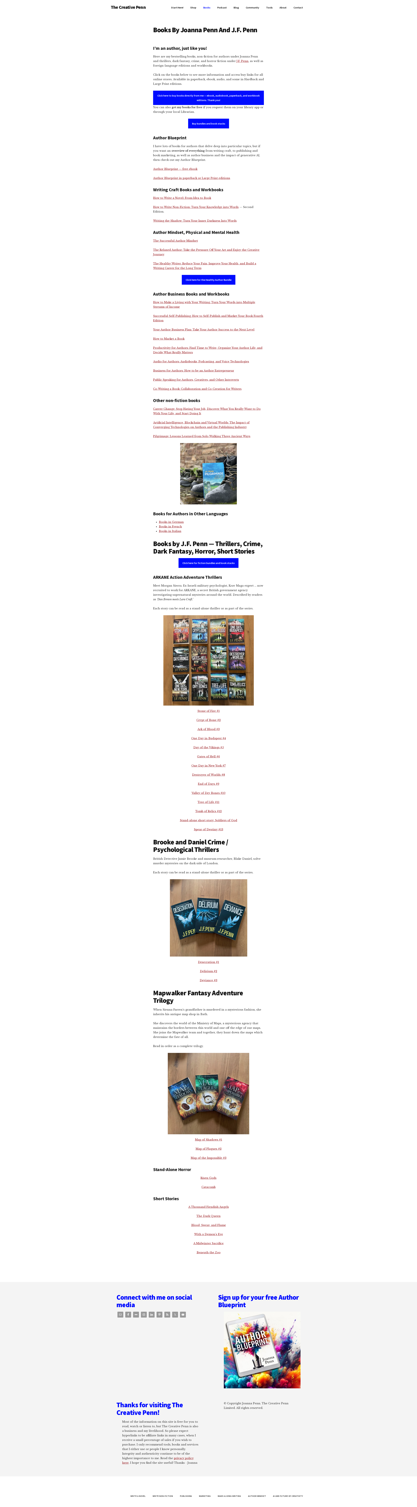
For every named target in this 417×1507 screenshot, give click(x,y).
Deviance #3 (208, 980)
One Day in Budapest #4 (208, 738)
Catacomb (208, 1187)
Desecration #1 (208, 962)
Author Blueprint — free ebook (175, 169)
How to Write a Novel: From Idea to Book (182, 198)
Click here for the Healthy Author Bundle (208, 279)
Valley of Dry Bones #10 (208, 793)
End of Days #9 (208, 783)
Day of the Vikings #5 (208, 747)
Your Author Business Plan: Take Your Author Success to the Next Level (203, 329)
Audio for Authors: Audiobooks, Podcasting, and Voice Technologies (201, 361)
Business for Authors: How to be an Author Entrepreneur (193, 370)
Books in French (170, 526)
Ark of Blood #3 (208, 729)
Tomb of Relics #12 (208, 811)
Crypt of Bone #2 (208, 720)
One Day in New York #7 (208, 765)
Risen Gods (208, 1178)
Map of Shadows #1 (208, 1139)
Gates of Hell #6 (208, 756)
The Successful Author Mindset (175, 240)
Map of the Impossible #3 (208, 1158)
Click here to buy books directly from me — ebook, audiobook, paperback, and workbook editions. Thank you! (208, 98)
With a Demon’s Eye (208, 1234)
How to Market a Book (169, 338)
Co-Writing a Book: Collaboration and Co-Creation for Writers (197, 388)
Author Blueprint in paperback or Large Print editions (191, 178)
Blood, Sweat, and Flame (208, 1225)
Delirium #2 (208, 971)
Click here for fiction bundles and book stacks (208, 563)
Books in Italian (170, 531)
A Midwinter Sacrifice (208, 1243)
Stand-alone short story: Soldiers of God (208, 820)
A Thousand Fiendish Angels (208, 1206)
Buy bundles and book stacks (208, 123)
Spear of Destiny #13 (208, 829)
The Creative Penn (128, 7)
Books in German (171, 522)
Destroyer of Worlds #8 (208, 774)
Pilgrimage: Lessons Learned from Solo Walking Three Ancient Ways (201, 436)
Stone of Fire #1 (208, 711)
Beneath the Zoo (209, 1252)
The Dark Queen (208, 1216)
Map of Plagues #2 (209, 1148)
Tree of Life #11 (208, 802)
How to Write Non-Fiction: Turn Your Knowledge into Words (196, 207)
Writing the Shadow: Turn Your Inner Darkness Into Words (195, 220)
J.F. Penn (242, 61)
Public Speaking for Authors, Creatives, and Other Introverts (196, 379)
